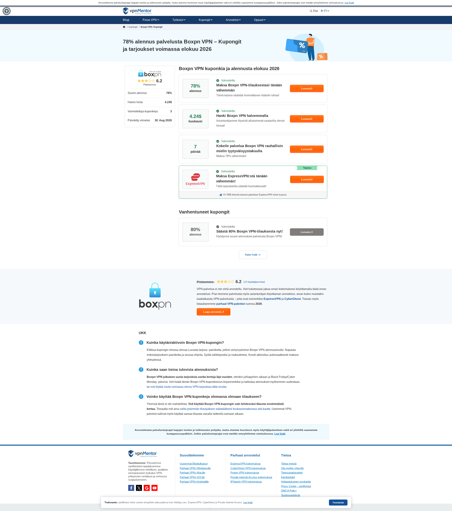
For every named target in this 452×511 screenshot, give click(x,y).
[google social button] (147, 488)
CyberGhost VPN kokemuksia (248, 468)
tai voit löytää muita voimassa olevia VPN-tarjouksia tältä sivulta (186, 386)
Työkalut (178, 19)
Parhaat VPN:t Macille (192, 472)
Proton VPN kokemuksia (244, 472)
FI (325, 10)
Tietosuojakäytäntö (292, 472)
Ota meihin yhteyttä (292, 468)
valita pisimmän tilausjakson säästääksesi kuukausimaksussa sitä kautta (225, 408)
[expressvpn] (253, 182)
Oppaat (258, 19)
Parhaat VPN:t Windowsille (195, 468)
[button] (7, 11)
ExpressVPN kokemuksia (245, 463)
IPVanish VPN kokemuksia (246, 481)
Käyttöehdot (288, 477)
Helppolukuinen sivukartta (296, 481)
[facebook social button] (131, 488)
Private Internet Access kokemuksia (251, 477)
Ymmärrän (338, 502)
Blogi (126, 19)
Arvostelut (232, 19)
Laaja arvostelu (212, 311)
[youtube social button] (154, 488)
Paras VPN (150, 19)
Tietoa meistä (288, 463)
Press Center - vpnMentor (296, 486)
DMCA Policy (289, 490)
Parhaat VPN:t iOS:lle (192, 477)
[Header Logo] (137, 11)
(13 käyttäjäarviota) (254, 281)
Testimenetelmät (290, 495)
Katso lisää (251, 254)
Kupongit (204, 19)
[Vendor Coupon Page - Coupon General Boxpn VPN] (253, 88)
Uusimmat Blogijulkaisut (193, 463)
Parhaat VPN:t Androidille (194, 481)
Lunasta (306, 88)
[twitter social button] (139, 488)
